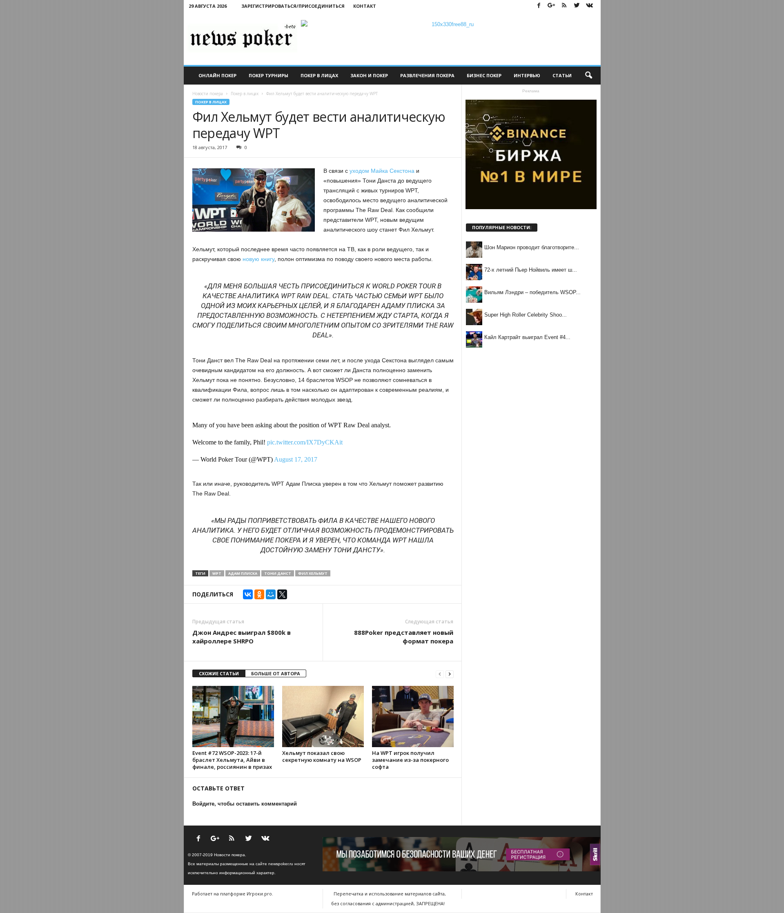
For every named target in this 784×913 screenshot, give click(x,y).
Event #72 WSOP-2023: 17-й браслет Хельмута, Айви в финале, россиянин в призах (232, 759)
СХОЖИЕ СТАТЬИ (219, 673)
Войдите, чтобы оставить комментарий (244, 804)
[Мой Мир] (271, 594)
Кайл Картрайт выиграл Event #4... (527, 337)
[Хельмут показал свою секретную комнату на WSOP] (323, 716)
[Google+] (552, 6)
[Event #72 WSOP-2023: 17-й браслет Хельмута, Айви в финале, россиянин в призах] (233, 716)
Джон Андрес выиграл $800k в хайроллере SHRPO (241, 636)
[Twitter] (577, 6)
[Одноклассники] (259, 594)
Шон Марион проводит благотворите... (531, 247)
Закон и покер (369, 75)
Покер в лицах (319, 75)
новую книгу (258, 259)
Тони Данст (277, 573)
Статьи (562, 75)
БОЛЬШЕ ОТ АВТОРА (275, 673)
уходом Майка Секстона (382, 170)
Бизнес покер (484, 75)
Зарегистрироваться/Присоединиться (293, 6)
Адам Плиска (242, 573)
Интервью (527, 75)
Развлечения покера (427, 75)
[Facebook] (539, 6)
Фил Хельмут (312, 573)
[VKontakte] (590, 6)
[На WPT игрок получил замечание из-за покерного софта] (413, 716)
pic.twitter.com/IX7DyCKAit (305, 442)
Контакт (364, 6)
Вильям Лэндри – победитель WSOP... (532, 292)
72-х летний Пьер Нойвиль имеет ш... (530, 270)
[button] (588, 76)
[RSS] (564, 6)
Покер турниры (268, 75)
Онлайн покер (217, 75)
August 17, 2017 (295, 459)
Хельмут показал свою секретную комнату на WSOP (321, 756)
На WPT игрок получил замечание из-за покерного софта (410, 759)
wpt (216, 573)
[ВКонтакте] (248, 594)
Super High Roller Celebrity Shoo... (525, 315)
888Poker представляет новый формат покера (403, 636)
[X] (282, 594)
